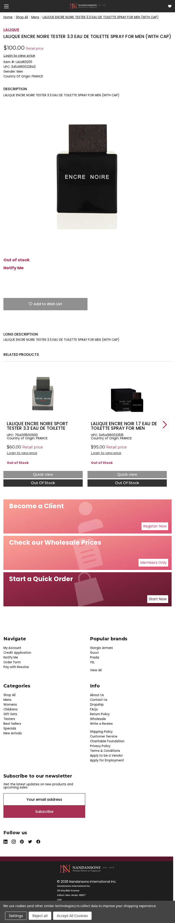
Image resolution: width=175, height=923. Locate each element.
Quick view (43, 474)
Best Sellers (12, 724)
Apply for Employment (107, 760)
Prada (94, 657)
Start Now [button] (158, 599)
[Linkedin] (37, 325)
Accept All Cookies (72, 915)
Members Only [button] (153, 562)
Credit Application (17, 653)
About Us (97, 695)
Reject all (40, 915)
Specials (9, 728)
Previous (5, 425)
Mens (7, 700)
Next (164, 425)
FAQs (94, 709)
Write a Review (101, 724)
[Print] (21, 325)
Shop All (9, 695)
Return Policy (100, 714)
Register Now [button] (155, 526)
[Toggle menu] (6, 6)
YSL (92, 662)
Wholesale (98, 719)
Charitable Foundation (107, 741)
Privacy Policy (100, 746)
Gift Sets (10, 714)
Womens (10, 704)
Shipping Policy (101, 732)
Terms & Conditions (105, 751)
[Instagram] (14, 841)
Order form (12, 662)
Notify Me (13, 268)
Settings (16, 915)
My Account (12, 648)
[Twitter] (29, 325)
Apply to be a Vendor (106, 755)
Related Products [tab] (21, 354)
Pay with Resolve (16, 667)
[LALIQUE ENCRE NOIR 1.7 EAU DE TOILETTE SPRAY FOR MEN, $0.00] (127, 393)
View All (96, 670)
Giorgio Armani (101, 648)
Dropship (97, 704)
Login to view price (19, 55)
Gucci (94, 653)
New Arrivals (12, 733)
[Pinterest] (45, 325)
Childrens (10, 709)
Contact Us (98, 700)
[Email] (13, 325)
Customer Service (103, 736)
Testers (9, 719)
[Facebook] (5, 325)
